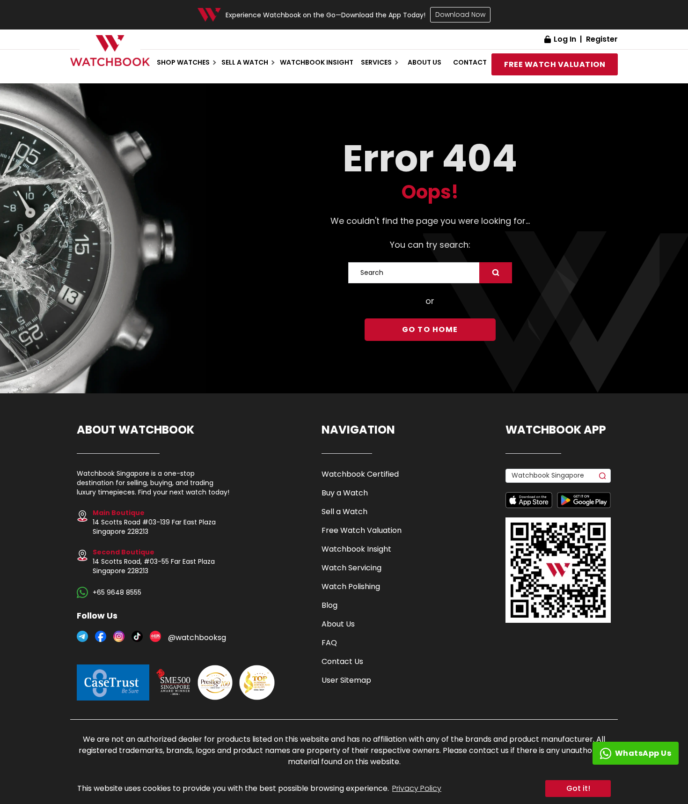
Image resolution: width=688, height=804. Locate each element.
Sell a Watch (344, 511)
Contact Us (342, 661)
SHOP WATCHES (183, 62)
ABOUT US (424, 62)
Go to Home (430, 329)
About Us (338, 624)
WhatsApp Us (643, 753)
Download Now (460, 14)
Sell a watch (244, 62)
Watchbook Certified (360, 474)
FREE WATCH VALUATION (554, 64)
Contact (470, 62)
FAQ (329, 642)
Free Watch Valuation (362, 530)
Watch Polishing (351, 586)
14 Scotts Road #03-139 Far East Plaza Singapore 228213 (154, 522)
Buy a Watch (345, 492)
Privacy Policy (416, 788)
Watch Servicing (351, 567)
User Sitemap (346, 680)
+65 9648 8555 (117, 592)
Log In (565, 39)
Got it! (578, 788)
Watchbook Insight (316, 62)
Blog (329, 605)
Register (602, 39)
